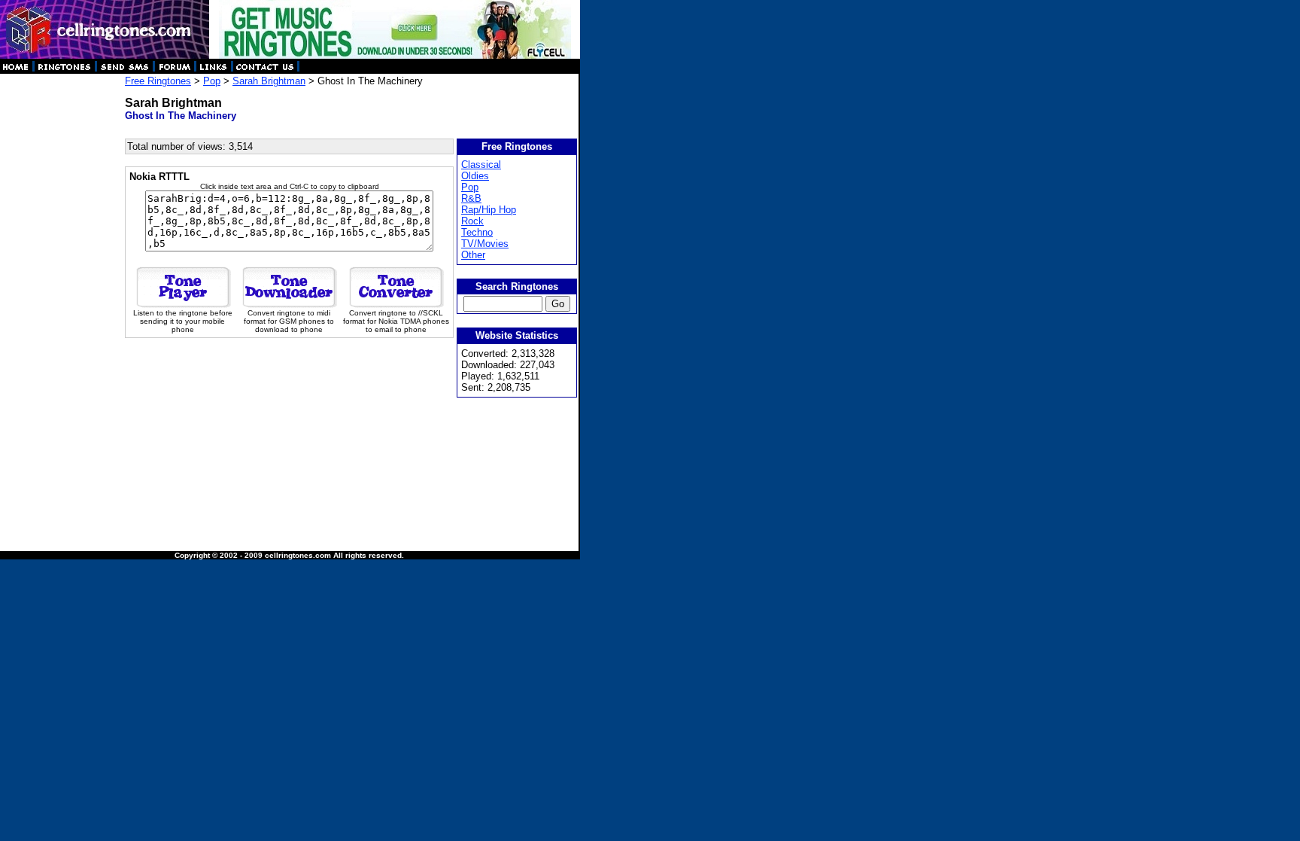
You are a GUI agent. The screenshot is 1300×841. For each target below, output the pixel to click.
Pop (211, 81)
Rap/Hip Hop (488, 209)
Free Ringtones (158, 81)
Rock (472, 221)
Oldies (475, 175)
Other (473, 255)
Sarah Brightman (268, 81)
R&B (471, 198)
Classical (481, 164)
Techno (477, 232)
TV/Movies (485, 243)
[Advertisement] (62, 301)
